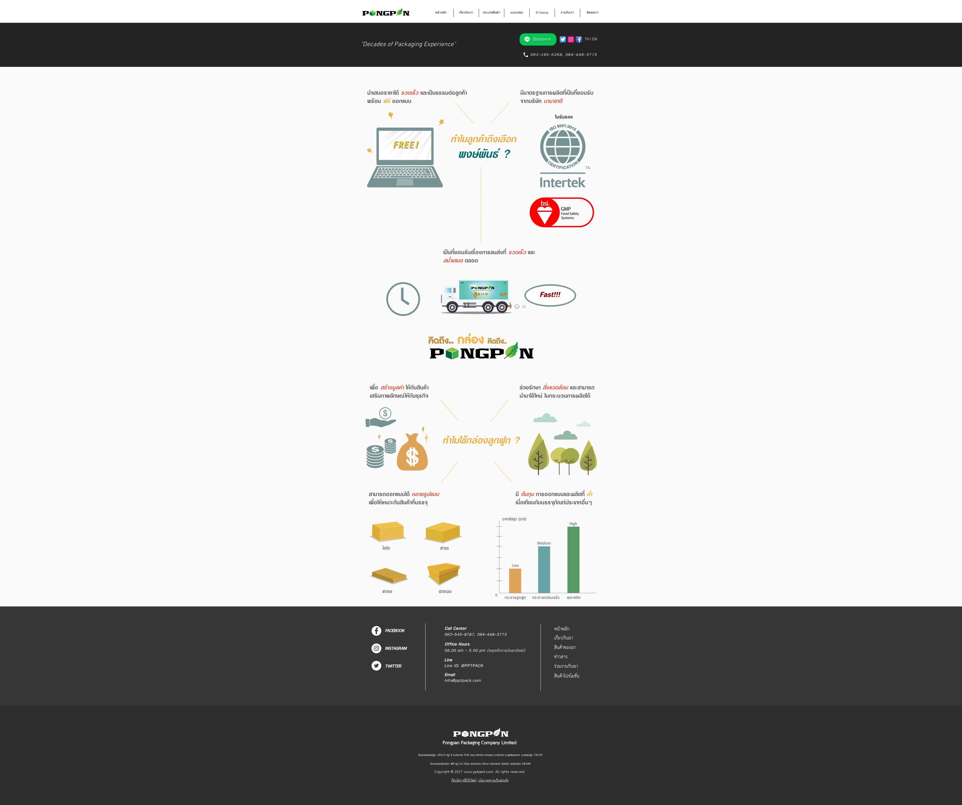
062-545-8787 (459, 634)
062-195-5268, (546, 54)
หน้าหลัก (561, 629)
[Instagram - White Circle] (376, 648)
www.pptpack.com (478, 771)
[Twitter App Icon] (563, 39)
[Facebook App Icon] (579, 39)
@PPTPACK (472, 666)
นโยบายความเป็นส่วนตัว (493, 780)
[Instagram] (571, 39)
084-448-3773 (581, 54)
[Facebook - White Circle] (376, 631)
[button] (466, 13)
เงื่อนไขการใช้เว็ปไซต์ (464, 780)
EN (594, 39)
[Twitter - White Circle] (376, 666)
